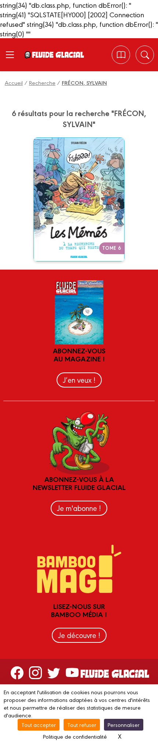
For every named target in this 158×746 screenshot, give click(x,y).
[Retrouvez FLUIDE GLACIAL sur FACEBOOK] (17, 672)
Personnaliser (124, 724)
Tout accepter (38, 724)
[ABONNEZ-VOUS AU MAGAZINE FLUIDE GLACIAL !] (121, 55)
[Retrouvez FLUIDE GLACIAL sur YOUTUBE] (72, 672)
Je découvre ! (79, 635)
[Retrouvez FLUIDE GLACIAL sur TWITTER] (53, 672)
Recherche (42, 82)
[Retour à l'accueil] (58, 55)
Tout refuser (81, 724)
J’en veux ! (79, 380)
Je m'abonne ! (79, 508)
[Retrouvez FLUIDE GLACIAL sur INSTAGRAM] (35, 672)
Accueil (14, 82)
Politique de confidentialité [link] (75, 736)
